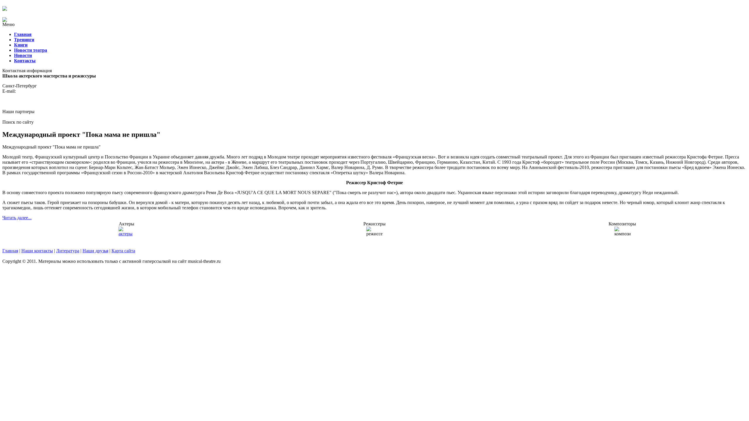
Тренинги (24, 39)
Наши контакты (37, 250)
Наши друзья (95, 250)
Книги (21, 44)
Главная (23, 34)
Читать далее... (17, 217)
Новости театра (30, 50)
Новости (23, 55)
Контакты (25, 60)
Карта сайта (123, 250)
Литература (67, 250)
